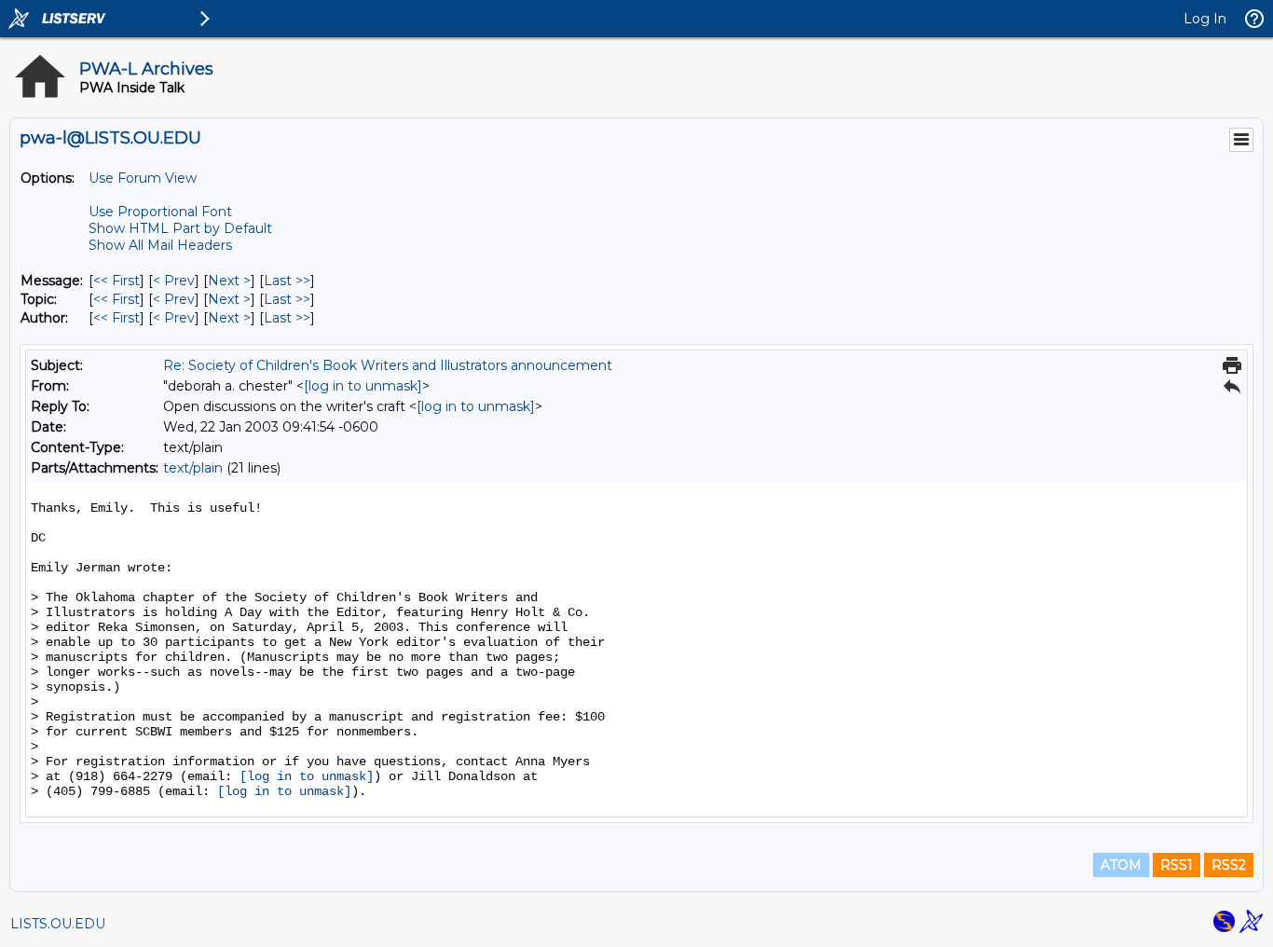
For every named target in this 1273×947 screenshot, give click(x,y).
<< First (116, 280)
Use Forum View (143, 178)
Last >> (287, 280)
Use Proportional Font (160, 211)
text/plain (193, 468)
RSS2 (1228, 865)
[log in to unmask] (363, 385)
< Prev (174, 280)
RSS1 (1176, 865)
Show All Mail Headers (160, 245)
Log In (1205, 18)
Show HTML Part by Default (180, 228)
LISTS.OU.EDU (57, 923)
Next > (229, 280)
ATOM (1121, 865)
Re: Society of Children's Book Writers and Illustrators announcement (387, 365)
